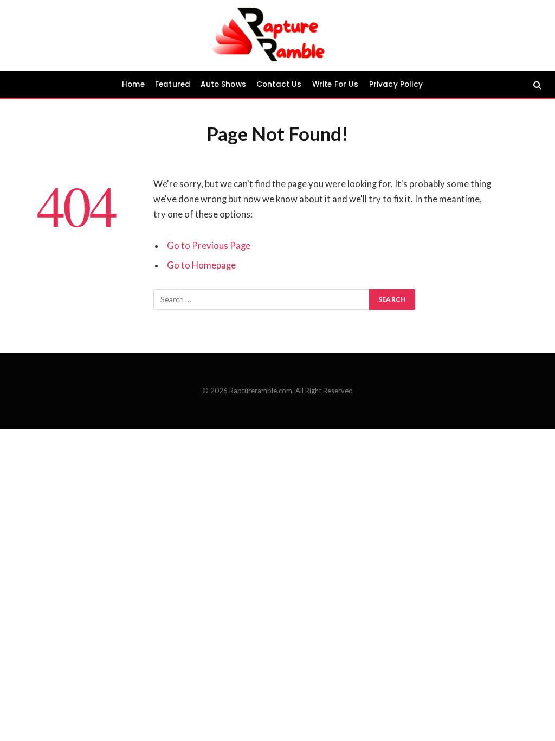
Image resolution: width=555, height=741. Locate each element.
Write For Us (335, 84)
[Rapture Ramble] (278, 35)
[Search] (536, 84)
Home (133, 84)
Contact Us (279, 84)
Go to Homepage (201, 265)
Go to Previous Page (208, 245)
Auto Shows (223, 84)
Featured (172, 84)
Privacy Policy (396, 84)
